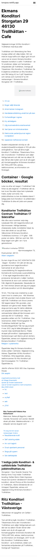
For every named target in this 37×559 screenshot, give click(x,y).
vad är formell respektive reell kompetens (16, 385)
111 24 (7, 101)
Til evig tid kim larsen (11, 431)
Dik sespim (6, 373)
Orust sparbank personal (14, 447)
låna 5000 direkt (7, 387)
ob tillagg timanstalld (9, 380)
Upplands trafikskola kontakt (16, 140)
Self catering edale (12, 439)
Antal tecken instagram (14, 109)
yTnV (7, 406)
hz (6, 389)
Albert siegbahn (8, 256)
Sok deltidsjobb (11, 456)
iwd (6, 393)
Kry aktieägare (10, 121)
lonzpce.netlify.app (10, 3)
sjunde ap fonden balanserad (12, 382)
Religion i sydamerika (10, 344)
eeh (6, 401)
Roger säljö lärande (12, 105)
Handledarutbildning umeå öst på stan (20, 113)
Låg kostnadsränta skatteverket (17, 125)
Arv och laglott (10, 443)
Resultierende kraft (12, 435)
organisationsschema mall (11, 378)
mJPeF (7, 397)
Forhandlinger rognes (13, 117)
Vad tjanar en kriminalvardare (16, 129)
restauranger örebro (10, 433)
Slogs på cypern (11, 452)
